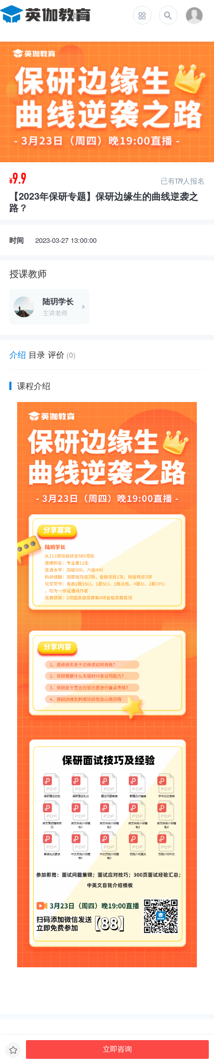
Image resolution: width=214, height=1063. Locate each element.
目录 (37, 354)
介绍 (17, 354)
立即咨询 (117, 1049)
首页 (79, 15)
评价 (62, 354)
